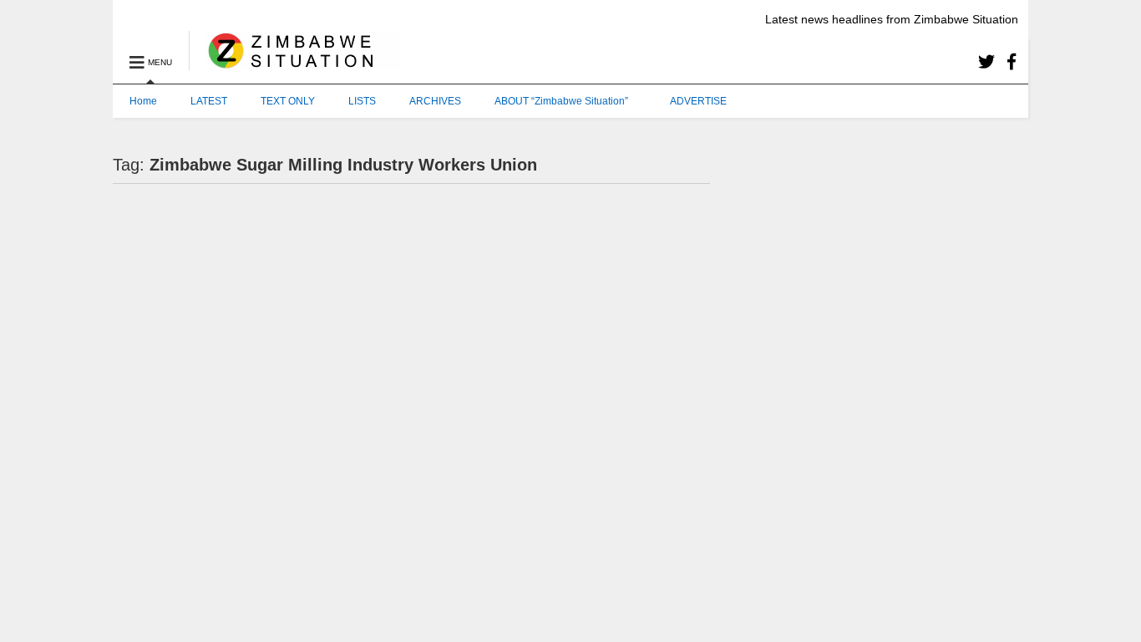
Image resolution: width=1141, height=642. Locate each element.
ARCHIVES (435, 101)
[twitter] (986, 62)
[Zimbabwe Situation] (294, 62)
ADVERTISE (698, 101)
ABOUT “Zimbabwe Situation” (561, 101)
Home (143, 101)
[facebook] (1011, 62)
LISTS (362, 101)
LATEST (208, 101)
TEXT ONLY (288, 101)
